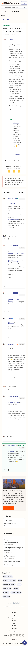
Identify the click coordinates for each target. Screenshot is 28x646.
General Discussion (8, 20)
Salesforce (6, 596)
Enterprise (14, 625)
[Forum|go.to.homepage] (10, 3)
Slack (19, 584)
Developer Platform (14, 618)
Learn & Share (14, 12)
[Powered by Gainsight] (14, 603)
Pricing (14, 612)
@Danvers (11, 301)
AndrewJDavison (12, 198)
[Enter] (2, 7)
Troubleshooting (8, 552)
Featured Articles (8, 544)
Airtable (16, 588)
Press (14, 620)
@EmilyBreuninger (13, 219)
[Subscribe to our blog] (17, 635)
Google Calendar (16, 592)
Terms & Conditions (8, 606)
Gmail (20, 580)
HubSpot (5, 592)
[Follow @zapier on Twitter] (20, 635)
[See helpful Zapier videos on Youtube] (23, 635)
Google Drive (7, 588)
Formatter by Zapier (9, 584)
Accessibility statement (19, 606)
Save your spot (9, 507)
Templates (14, 628)
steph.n (10, 318)
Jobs (14, 623)
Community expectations (11, 525)
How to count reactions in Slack (11, 542)
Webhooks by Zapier (9, 580)
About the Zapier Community (10, 538)
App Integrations (14, 631)
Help (14, 615)
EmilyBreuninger (12, 344)
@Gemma (16, 123)
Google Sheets (7, 576)
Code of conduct (9, 520)
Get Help (3, 12)
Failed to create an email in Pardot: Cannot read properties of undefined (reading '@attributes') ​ (13, 548)
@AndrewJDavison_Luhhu (16, 253)
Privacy (22, 643)
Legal (16, 643)
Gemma (11, 39)
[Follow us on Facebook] (11, 635)
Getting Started (8, 540)
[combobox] (14, 7)
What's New (5, 16)
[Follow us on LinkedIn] (14, 635)
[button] (24, 2)
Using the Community (10, 523)
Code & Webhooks (9, 558)
